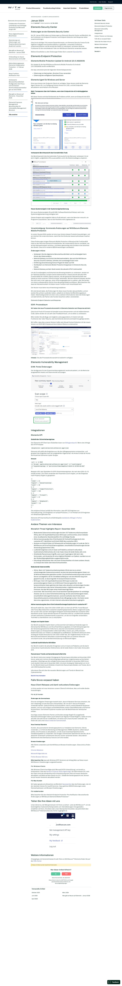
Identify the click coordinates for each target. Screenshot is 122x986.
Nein (66, 874)
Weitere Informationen (101, 44)
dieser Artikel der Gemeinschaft (55, 720)
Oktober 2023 (36, 892)
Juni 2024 (35, 895)
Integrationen (99, 33)
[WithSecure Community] (14, 8)
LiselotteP (37, 23)
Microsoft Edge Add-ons (39, 753)
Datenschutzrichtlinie (62, 881)
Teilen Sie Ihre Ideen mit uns (103, 41)
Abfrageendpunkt (71, 442)
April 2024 (35, 898)
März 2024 (65, 892)
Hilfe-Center (37, 861)
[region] (62, 109)
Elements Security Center (102, 23)
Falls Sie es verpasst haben (103, 39)
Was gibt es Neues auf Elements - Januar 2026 (76, 895)
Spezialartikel (77, 52)
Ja (55, 874)
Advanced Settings (39, 114)
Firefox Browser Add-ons (39, 757)
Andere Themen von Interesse (104, 36)
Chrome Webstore (37, 750)
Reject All (68, 114)
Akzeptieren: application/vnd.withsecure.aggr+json (50, 448)
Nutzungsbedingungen (61, 883)
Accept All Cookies (82, 114)
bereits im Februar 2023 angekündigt (58, 771)
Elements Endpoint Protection (103, 26)
